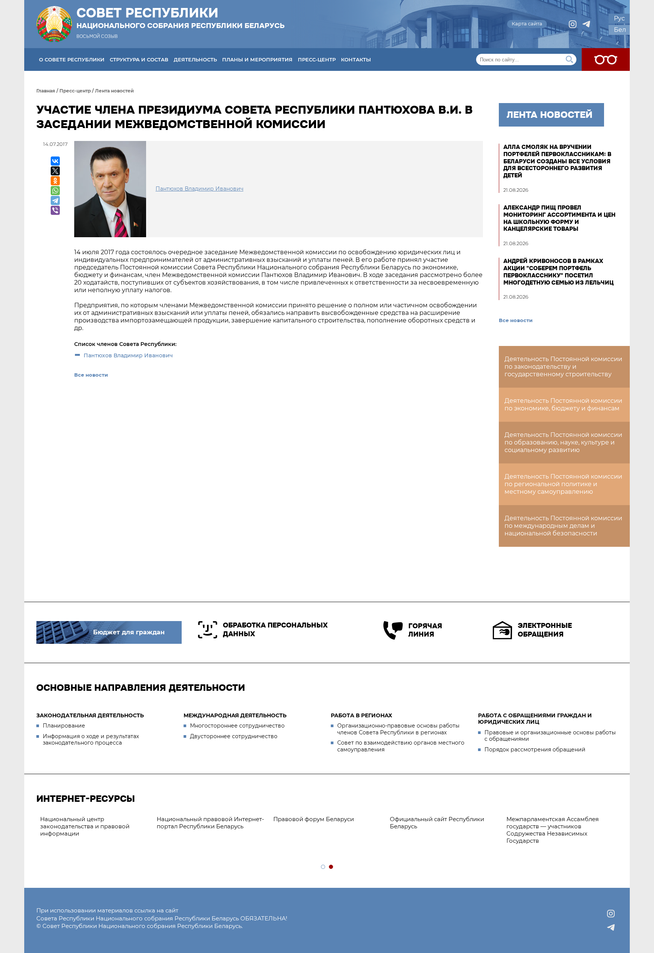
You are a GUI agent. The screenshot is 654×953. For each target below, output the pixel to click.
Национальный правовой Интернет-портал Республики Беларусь (210, 822)
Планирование (64, 725)
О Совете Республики (71, 59)
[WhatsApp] (55, 190)
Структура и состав (139, 59)
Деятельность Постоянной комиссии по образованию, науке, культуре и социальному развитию (563, 442)
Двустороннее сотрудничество (233, 736)
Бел (620, 29)
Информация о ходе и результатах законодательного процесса (91, 739)
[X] (55, 170)
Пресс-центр (317, 59)
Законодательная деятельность (90, 715)
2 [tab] (331, 867)
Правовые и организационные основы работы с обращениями (550, 736)
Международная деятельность (235, 715)
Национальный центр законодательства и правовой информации (84, 826)
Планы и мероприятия (257, 59)
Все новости (91, 375)
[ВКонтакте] (55, 161)
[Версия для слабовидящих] (606, 59)
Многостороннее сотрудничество (237, 725)
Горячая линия (425, 630)
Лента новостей (114, 91)
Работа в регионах (361, 715)
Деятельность (195, 59)
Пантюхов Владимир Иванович (128, 355)
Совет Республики (180, 18)
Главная (45, 91)
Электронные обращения (545, 629)
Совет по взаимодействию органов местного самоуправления (400, 746)
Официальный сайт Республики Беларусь (437, 822)
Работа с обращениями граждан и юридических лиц (535, 719)
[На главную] (54, 24)
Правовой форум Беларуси (313, 819)
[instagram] (572, 24)
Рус (619, 18)
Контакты (356, 59)
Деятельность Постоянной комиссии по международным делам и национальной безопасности (563, 526)
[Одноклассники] (55, 180)
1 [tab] (323, 867)
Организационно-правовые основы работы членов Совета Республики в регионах (398, 729)
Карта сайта (527, 23)
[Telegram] (55, 200)
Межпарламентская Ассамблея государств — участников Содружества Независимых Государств (552, 829)
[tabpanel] (327, 819)
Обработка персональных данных (275, 629)
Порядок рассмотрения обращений (534, 749)
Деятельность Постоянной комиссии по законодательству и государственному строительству (563, 366)
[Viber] (55, 210)
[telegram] (586, 24)
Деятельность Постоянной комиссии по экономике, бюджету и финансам (563, 404)
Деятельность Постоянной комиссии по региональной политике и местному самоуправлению (563, 484)
